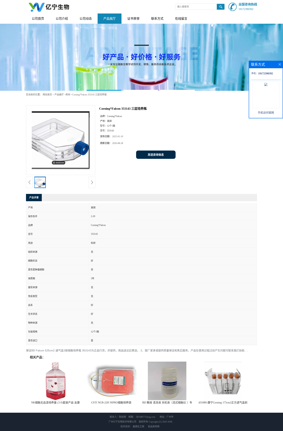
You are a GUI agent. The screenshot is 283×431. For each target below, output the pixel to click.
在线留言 (181, 18)
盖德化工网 (138, 426)
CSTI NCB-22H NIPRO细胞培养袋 (111, 402)
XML (170, 421)
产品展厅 (109, 18)
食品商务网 (153, 426)
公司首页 (38, 18)
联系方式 (157, 18)
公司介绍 (62, 18)
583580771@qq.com (145, 417)
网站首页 (47, 94)
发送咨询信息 (156, 154)
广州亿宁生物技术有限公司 (122, 421)
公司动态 (86, 18)
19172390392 (246, 9)
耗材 (68, 94)
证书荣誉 (133, 18)
